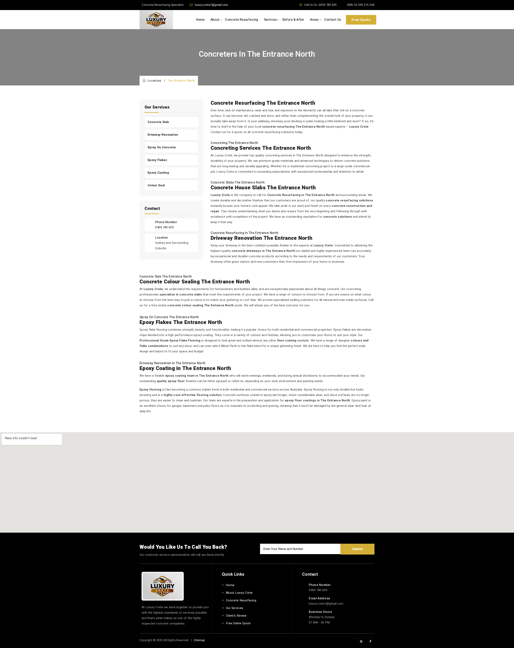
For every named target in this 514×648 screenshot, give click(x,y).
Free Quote (361, 19)
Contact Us (332, 19)
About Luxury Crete (239, 593)
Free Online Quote (238, 623)
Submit (357, 549)
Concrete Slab (158, 122)
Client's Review (236, 615)
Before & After (293, 19)
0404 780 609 (164, 227)
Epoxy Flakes (157, 160)
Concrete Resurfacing (241, 19)
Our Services (234, 608)
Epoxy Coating (158, 172)
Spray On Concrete (162, 147)
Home (200, 19)
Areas (314, 19)
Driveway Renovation (163, 134)
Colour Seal (156, 185)
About (214, 19)
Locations (153, 80)
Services (270, 19)
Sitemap (199, 640)
